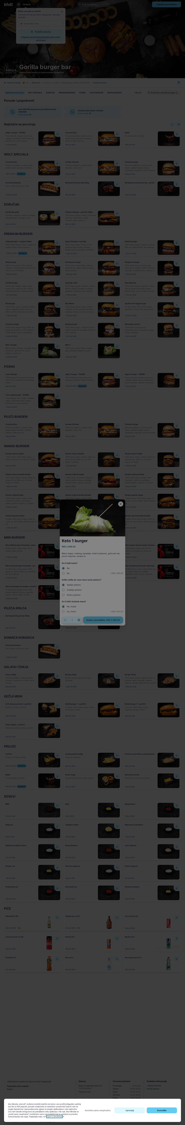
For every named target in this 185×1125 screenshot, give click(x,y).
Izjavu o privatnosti (54, 1117)
